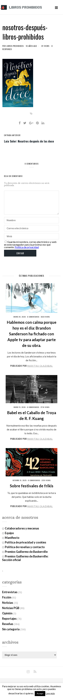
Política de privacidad (27, 247)
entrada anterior (12, 135)
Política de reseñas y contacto (25, 547)
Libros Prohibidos (15, 46)
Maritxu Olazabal (40, 365)
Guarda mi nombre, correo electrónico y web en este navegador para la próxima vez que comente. (30, 244)
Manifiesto (12, 537)
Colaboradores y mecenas (22, 528)
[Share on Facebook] (20, 123)
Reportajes (9, 618)
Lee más (50, 693)
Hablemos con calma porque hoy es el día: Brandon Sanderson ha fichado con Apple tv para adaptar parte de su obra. (31, 334)
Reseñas (7, 624)
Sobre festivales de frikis (31, 485)
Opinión (7, 613)
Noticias (7, 602)
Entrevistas (9, 592)
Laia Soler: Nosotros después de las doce (29, 141)
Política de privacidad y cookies (25, 542)
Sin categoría (11, 629)
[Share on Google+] (31, 123)
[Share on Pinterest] (37, 123)
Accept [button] (40, 693)
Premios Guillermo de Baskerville (26, 551)
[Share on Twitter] (24, 123)
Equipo (9, 533)
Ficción (6, 597)
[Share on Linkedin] (42, 123)
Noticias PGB (10, 608)
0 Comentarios (33, 317)
